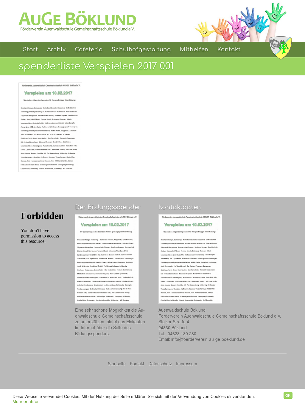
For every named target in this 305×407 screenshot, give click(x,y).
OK (288, 395)
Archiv (56, 49)
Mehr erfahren (26, 401)
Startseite (117, 363)
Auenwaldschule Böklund (280, 48)
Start (30, 49)
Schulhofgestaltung (141, 49)
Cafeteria (89, 49)
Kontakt (228, 49)
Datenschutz (160, 363)
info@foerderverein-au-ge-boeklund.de (208, 339)
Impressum (186, 363)
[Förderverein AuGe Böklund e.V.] (82, 21)
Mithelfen (194, 49)
